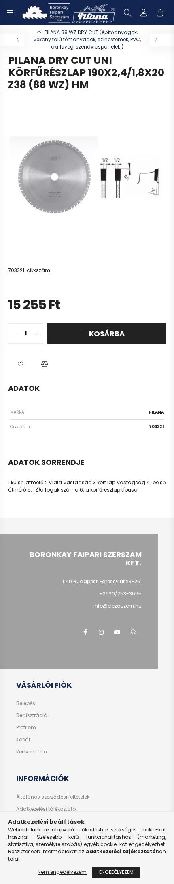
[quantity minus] (14, 333)
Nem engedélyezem (62, 872)
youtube (117, 632)
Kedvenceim (31, 752)
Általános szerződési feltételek (52, 797)
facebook (85, 632)
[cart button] (160, 12)
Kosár (23, 740)
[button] (20, 364)
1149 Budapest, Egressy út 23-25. (102, 581)
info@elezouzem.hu (117, 605)
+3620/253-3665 (120, 593)
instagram (101, 632)
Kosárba (107, 334)
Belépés (25, 703)
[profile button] (144, 12)
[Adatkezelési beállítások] (133, 632)
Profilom (26, 727)
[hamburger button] (10, 12)
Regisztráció (31, 715)
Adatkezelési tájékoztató (46, 809)
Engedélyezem (116, 872)
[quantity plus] (37, 333)
